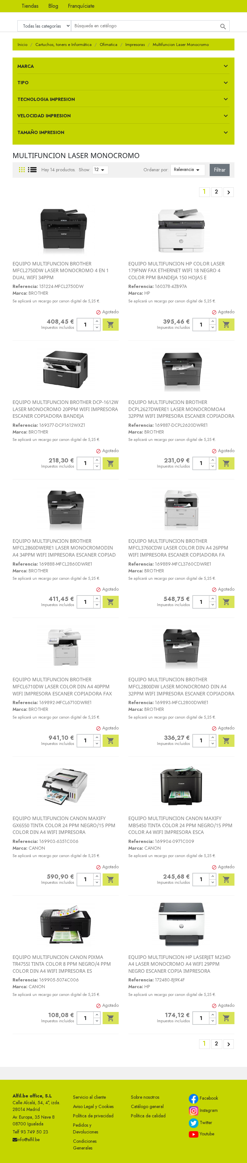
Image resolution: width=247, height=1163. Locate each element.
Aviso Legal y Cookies (93, 1106)
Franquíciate (81, 6)
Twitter (205, 1122)
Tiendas (30, 6)
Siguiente (229, 192)
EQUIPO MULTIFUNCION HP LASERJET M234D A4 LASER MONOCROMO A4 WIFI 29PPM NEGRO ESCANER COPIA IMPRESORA (179, 964)
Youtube (206, 1134)
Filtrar (219, 170)
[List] (32, 170)
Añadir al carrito (110, 324)
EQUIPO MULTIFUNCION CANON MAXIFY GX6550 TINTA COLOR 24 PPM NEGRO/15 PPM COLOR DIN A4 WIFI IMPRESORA (64, 825)
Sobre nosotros (145, 1097)
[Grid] (22, 170)
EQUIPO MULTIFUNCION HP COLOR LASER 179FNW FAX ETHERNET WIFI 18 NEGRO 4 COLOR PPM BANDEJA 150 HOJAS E (176, 270)
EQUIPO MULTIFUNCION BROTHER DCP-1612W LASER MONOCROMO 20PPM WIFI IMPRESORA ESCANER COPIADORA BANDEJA (65, 409)
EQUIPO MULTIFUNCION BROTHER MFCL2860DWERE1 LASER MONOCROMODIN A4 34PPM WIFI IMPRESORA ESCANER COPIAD (64, 548)
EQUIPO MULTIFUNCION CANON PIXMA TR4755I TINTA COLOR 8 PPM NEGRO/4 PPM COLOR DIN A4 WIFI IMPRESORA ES (62, 964)
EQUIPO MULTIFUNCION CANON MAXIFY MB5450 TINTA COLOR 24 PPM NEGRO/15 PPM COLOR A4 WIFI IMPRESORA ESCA (180, 825)
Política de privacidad (93, 1116)
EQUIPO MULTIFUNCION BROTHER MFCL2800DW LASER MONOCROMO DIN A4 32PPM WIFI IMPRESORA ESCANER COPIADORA (181, 686)
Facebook (208, 1098)
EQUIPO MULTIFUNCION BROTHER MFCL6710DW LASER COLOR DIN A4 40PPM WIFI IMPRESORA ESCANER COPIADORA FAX (62, 686)
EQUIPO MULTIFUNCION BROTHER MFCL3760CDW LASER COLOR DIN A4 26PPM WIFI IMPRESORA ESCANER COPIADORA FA (178, 548)
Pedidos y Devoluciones (85, 1128)
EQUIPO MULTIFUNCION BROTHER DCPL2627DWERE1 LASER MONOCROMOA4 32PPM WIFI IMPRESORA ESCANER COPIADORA (181, 409)
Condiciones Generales (84, 1144)
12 (100, 170)
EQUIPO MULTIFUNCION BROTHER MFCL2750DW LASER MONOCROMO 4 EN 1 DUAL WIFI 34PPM (61, 270)
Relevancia (188, 170)
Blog (53, 6)
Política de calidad (148, 1116)
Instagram (208, 1110)
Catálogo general (147, 1106)
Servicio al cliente (89, 1097)
